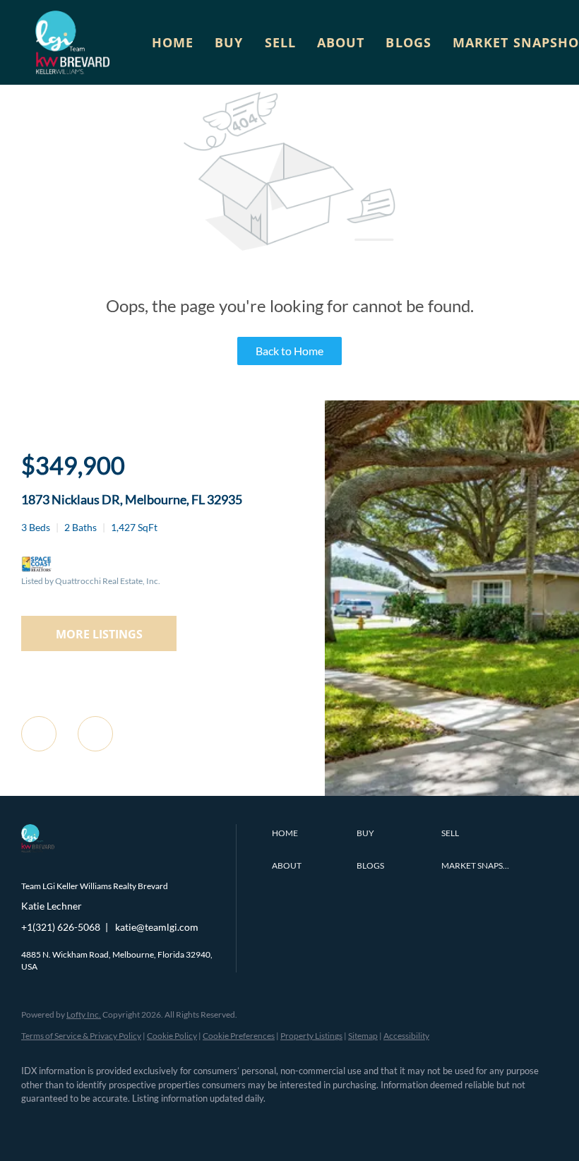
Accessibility (406, 1035)
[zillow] (120, 1123)
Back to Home (289, 350)
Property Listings (311, 1035)
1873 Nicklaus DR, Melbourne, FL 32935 (131, 499)
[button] (72, 42)
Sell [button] (280, 42)
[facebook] (38, 1123)
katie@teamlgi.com (156, 927)
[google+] (243, 1123)
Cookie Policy (172, 1035)
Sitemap (363, 1035)
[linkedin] (79, 1123)
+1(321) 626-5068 (60, 927)
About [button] (341, 42)
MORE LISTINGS (99, 634)
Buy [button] (229, 42)
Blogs (408, 42)
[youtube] (202, 1123)
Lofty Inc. (83, 1014)
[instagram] (161, 1123)
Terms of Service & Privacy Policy (81, 1035)
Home (172, 42)
